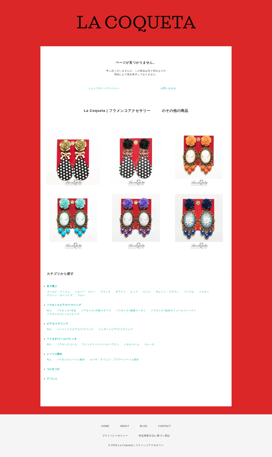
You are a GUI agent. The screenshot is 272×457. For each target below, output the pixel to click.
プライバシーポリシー (115, 435)
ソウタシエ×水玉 (66, 310)
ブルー (81, 295)
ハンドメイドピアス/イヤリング (75, 329)
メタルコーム (131, 344)
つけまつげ (53, 369)
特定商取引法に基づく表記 (154, 435)
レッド (134, 291)
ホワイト (120, 291)
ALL (49, 310)
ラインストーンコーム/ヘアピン (100, 344)
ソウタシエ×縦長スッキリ (131, 310)
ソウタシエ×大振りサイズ (96, 310)
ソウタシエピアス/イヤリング (64, 304)
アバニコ (52, 378)
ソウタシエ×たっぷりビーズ (63, 314)
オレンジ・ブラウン (167, 291)
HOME (105, 426)
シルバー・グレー (85, 291)
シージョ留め (54, 354)
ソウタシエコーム (67, 344)
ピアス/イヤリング (57, 323)
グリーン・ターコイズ (60, 295)
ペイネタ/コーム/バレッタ (62, 338)
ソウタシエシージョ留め (71, 359)
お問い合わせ (168, 88)
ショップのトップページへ (103, 88)
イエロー (204, 291)
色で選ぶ (52, 286)
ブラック (105, 291)
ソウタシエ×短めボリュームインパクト (173, 310)
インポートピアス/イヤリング (115, 329)
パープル (189, 291)
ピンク (147, 291)
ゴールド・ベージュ (58, 291)
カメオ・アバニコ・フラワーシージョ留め (114, 359)
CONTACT (164, 426)
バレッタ (149, 344)
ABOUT (124, 426)
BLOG (143, 426)
